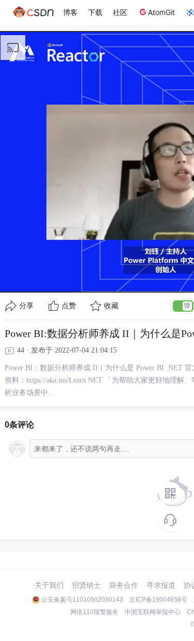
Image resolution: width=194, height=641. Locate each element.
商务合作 (123, 585)
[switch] (183, 306)
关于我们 (49, 585)
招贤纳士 (86, 585)
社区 (120, 12)
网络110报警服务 (94, 612)
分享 (26, 306)
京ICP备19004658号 (158, 599)
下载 (95, 12)
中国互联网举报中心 (153, 612)
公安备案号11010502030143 (82, 599)
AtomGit (161, 12)
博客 (70, 12)
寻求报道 (160, 585)
